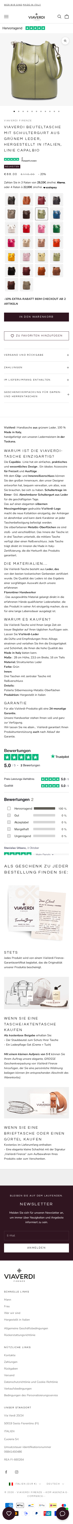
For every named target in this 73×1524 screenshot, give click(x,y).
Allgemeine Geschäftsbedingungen (26, 1328)
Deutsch (53, 1484)
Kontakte (9, 1355)
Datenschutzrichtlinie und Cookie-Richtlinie (31, 1382)
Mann (7, 1300)
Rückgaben (11, 1369)
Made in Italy (32, 5)
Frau (7, 1306)
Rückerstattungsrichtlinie (19, 1335)
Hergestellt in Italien (17, 1320)
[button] (11, 199)
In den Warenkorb (36, 317)
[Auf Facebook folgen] (6, 1472)
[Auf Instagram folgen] (17, 1472)
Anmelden (36, 1248)
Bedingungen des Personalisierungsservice (31, 1395)
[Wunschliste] (8, 1513)
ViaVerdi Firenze (18, 120)
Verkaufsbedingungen (18, 1389)
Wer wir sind (13, 5)
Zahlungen (10, 1362)
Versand (9, 1375)
